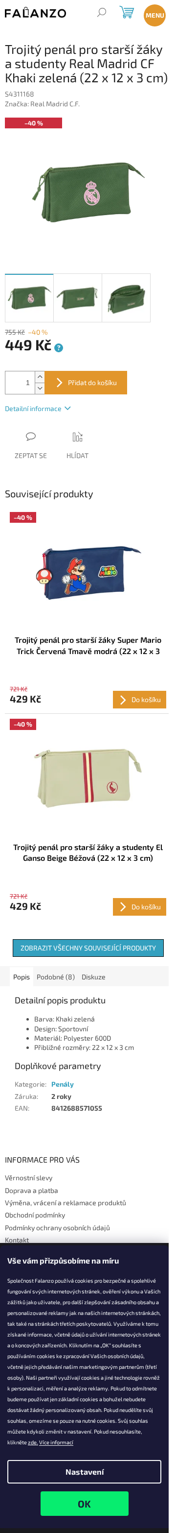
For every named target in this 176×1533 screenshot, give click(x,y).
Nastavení (85, 1471)
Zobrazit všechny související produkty (88, 948)
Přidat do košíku (92, 382)
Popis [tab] (21, 977)
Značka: (42, 103)
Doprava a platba (31, 1190)
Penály (62, 1084)
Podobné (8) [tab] (56, 977)
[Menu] (153, 13)
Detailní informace (33, 408)
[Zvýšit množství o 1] (39, 377)
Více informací (56, 1442)
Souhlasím (85, 1503)
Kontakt (17, 1240)
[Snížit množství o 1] (39, 388)
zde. (33, 1442)
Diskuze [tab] (94, 977)
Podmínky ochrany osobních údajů (57, 1227)
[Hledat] (101, 13)
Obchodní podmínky (35, 1215)
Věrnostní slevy (28, 1177)
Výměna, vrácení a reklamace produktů (65, 1202)
